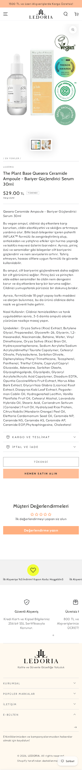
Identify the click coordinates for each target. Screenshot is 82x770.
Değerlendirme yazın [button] (41, 530)
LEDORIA (8, 167)
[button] (65, 14)
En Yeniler (12, 158)
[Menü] (5, 14)
